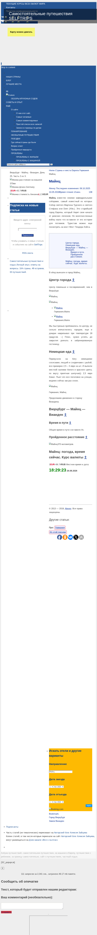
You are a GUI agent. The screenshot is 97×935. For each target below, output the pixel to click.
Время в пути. (77, 252)
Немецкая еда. (73, 245)
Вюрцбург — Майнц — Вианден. (77, 249)
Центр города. (72, 243)
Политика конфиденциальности (22, 11)
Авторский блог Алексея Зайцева (70, 832)
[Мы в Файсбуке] (32, 18)
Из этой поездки (58, 532)
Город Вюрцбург (57, 817)
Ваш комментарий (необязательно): (27, 897)
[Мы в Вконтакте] (3, 18)
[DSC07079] (58, 308)
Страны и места (63, 170)
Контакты (10, 7)
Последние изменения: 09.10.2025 (73, 188)
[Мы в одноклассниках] (15, 18)
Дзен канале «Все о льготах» (43, 840)
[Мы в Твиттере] (22, 18)
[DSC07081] (58, 316)
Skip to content (8, 67)
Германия (84, 170)
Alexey (52, 188)
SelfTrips (38, 244)
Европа (75, 170)
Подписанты (12, 827)
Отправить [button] (6, 912)
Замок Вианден (56, 821)
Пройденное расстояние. (77, 255)
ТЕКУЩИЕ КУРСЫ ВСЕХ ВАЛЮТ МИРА (25, 4)
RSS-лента (27, 253)
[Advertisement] (70, 644)
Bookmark (54, 814)
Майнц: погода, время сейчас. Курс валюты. (76, 262)
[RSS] (8, 18)
